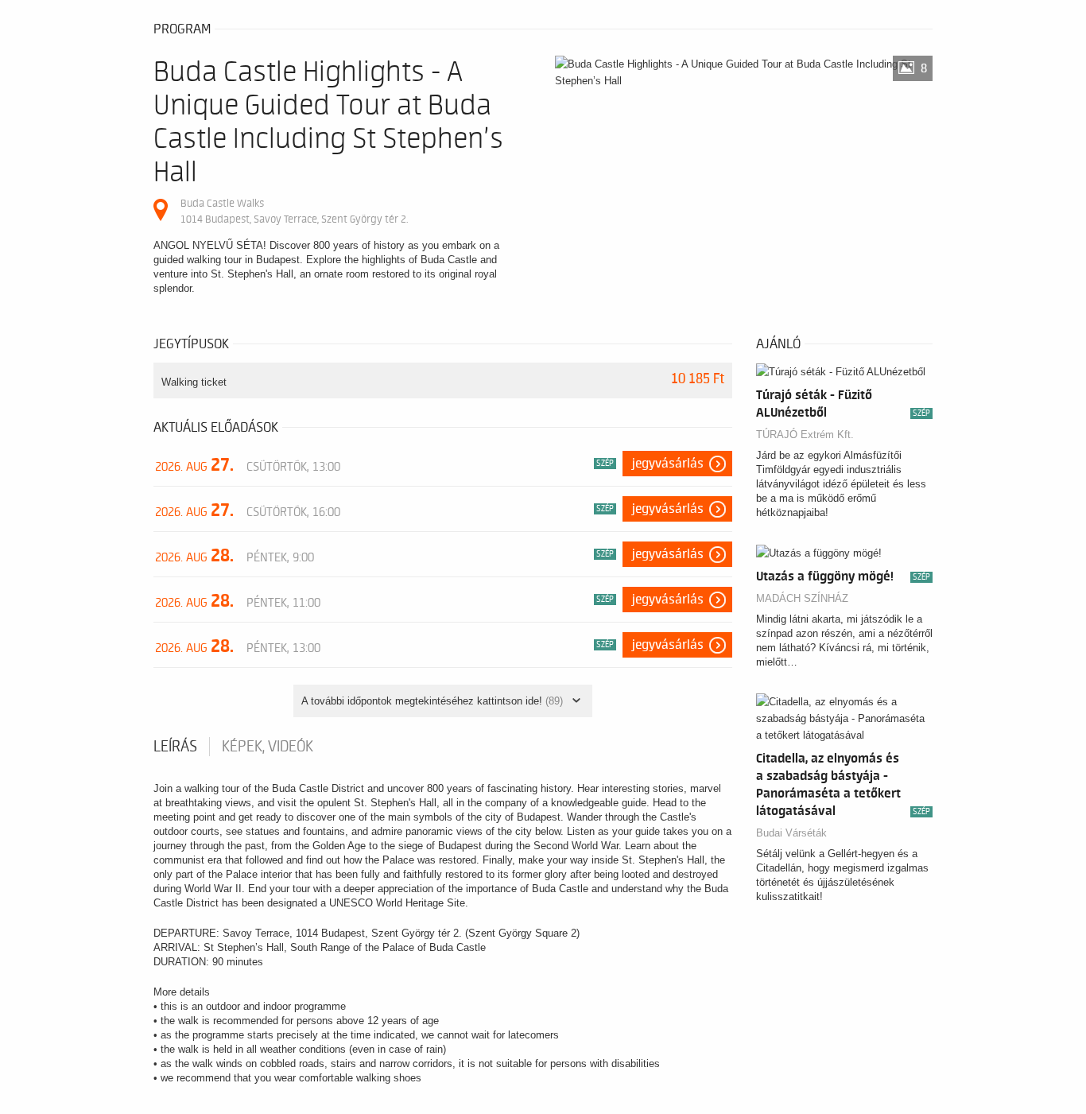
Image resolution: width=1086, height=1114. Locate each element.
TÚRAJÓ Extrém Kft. (805, 435)
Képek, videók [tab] (267, 746)
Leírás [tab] (175, 746)
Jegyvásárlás (668, 463)
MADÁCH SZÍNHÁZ (802, 598)
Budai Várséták (791, 833)
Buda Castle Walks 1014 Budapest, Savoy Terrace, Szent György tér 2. (294, 211)
